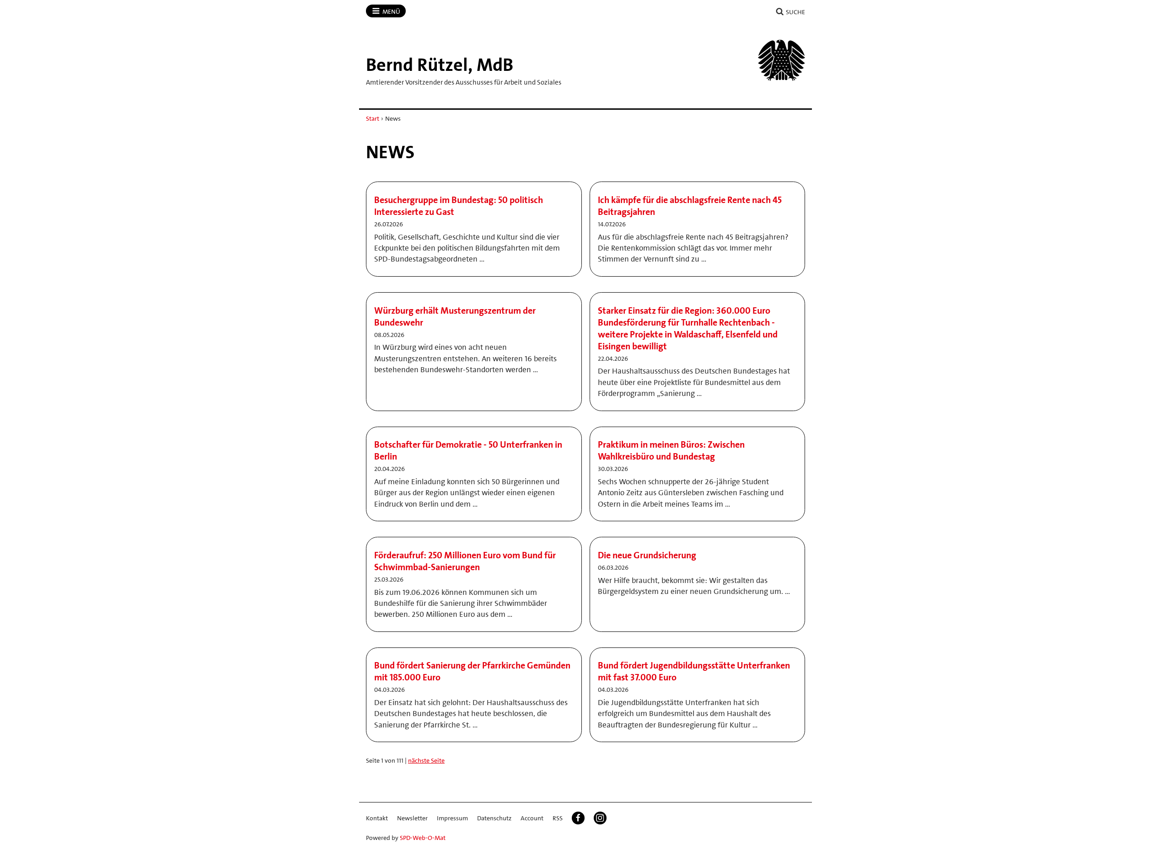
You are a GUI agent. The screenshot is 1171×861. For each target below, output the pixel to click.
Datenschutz (494, 818)
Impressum (452, 818)
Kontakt (377, 818)
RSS (558, 818)
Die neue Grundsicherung (647, 555)
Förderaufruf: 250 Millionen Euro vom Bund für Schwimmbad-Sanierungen (465, 561)
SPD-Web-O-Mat (423, 838)
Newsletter (412, 818)
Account (532, 818)
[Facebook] (578, 818)
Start (372, 118)
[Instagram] (600, 818)
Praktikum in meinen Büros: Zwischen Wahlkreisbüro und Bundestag (671, 450)
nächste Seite (426, 760)
